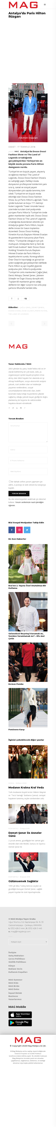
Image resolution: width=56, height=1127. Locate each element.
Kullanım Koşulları (17, 972)
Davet (11, 147)
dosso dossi (14, 311)
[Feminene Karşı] (28, 707)
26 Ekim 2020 (21, 783)
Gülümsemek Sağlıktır (23, 881)
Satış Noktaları (16, 956)
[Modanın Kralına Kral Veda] (28, 761)
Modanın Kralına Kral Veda (26, 787)
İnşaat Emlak (15, 993)
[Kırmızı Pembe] (28, 662)
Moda (11, 783)
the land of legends (18, 314)
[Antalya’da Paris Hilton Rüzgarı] (28, 346)
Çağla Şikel (25, 307)
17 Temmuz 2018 (26, 147)
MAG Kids (13, 983)
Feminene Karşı (16, 729)
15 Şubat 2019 (25, 877)
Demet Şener (38, 307)
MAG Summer (15, 980)
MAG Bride (13, 986)
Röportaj (13, 828)
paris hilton (41, 311)
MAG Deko (13, 989)
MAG (17, 151)
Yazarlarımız (14, 999)
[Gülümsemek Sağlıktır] (28, 862)
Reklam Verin (15, 969)
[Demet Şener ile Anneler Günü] (28, 814)
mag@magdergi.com (21, 931)
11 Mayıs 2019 (25, 828)
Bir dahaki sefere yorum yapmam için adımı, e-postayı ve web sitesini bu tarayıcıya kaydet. (27, 484)
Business (13, 996)
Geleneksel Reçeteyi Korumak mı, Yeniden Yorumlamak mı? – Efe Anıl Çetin (26, 636)
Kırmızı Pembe (16, 684)
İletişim (12, 952)
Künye (11, 966)
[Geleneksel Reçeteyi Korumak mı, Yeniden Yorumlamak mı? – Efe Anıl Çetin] (28, 612)
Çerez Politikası (16, 959)
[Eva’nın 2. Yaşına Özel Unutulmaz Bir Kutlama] (28, 564)
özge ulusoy (28, 311)
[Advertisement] (28, 49)
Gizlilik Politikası (17, 962)
